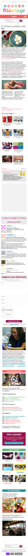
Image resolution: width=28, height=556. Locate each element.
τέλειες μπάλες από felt (8, 58)
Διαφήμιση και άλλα (16, 1)
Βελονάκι (20, 461)
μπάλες (3, 110)
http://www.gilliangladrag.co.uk (8, 247)
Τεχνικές (4, 168)
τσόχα (11, 110)
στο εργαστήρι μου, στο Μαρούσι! (16, 364)
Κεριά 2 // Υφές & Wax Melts (11, 398)
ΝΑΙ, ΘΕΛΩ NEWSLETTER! (14, 443)
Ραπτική (8, 472)
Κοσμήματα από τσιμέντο (11, 419)
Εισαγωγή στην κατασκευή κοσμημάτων (14, 416)
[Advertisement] (14, 197)
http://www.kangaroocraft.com (13, 246)
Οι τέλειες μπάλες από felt (13, 27)
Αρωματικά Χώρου (9, 401)
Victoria (10, 260)
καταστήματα (20, 358)
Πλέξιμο (8, 461)
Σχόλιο (2, 282)
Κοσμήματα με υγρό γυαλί (11, 417)
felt (3, 108)
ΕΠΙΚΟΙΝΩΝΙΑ (22, 366)
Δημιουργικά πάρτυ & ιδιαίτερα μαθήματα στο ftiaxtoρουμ (13, 517)
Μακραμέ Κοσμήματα (9, 423)
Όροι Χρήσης (24, 1)
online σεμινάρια (20, 389)
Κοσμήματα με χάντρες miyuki (12, 420)
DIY (20, 483)
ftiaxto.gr (7, 172)
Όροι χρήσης (18, 554)
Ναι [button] (8, 554)
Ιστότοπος (3, 303)
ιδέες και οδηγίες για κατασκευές (15, 361)
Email (3, 299)
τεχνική (8, 110)
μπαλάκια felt (19, 108)
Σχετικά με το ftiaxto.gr (6, 1)
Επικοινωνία (14, 2)
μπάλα (13, 108)
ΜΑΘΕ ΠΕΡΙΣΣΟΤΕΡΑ (8, 366)
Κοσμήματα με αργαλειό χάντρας (12, 422)
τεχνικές (14, 358)
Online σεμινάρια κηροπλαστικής (10, 495)
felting (6, 108)
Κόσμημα (20, 472)
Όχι (12, 554)
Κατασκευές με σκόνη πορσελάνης (13, 410)
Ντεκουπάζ (8, 483)
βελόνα (10, 108)
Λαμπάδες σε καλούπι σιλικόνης (12, 400)
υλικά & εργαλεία (6, 358)
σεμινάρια (5, 360)
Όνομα (3, 296)
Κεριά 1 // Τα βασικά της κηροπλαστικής (14, 397)
